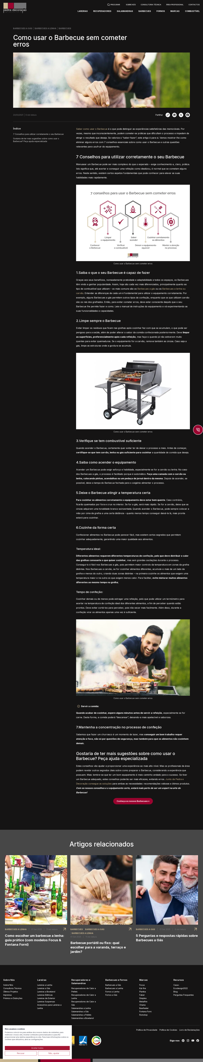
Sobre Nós (131, 5)
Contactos (194, 5)
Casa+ (176, 985)
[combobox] (113, 4)
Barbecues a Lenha (114, 988)
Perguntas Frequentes (183, 995)
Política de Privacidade (146, 1030)
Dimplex (143, 998)
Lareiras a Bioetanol (46, 991)
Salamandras (125, 11)
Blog (175, 991)
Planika (142, 991)
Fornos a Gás (111, 995)
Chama (142, 1005)
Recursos (178, 980)
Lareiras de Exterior (46, 998)
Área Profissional (175, 5)
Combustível (192, 11)
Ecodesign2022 (180, 988)
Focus (142, 985)
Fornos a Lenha (112, 991)
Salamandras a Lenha (81, 1008)
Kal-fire (142, 988)
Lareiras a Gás (43, 988)
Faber (142, 995)
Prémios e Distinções (12, 998)
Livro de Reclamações (189, 1030)
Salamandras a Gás (80, 1011)
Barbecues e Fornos (116, 980)
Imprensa (7, 995)
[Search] (113, 4)
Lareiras (83, 11)
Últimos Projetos (10, 991)
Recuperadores (102, 11)
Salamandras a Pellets (81, 1015)
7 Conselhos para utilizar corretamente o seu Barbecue (38, 134)
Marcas (175, 11)
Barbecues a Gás (113, 985)
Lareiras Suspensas (46, 1001)
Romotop (143, 1015)
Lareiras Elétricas (45, 995)
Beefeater (144, 1008)
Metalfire (143, 1001)
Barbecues (145, 11)
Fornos (160, 11)
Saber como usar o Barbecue (91, 129)
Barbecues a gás (146, 288)
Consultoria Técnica (151, 5)
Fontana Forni (145, 1011)
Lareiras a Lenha (44, 985)
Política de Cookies (168, 1030)
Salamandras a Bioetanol (82, 1018)
